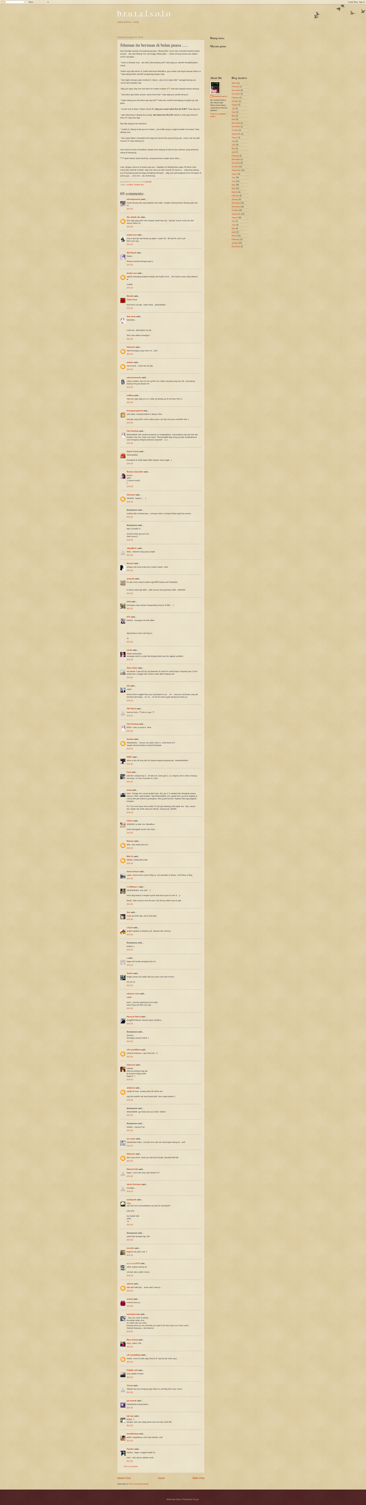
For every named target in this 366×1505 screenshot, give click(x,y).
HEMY (129, 757)
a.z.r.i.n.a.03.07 (133, 1263)
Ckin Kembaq (133, 431)
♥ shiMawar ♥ (133, 887)
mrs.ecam (131, 1139)
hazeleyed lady (133, 1314)
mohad (130, 1299)
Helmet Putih (132, 1169)
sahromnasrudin (134, 377)
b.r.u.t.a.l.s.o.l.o (144, 13)
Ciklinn (130, 821)
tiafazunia (131, 1065)
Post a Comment (131, 1466)
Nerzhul (130, 563)
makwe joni (132, 235)
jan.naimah (132, 1401)
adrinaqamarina (134, 199)
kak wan (130, 1416)
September (236, 134)
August (234, 105)
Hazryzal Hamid (134, 1017)
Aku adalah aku (133, 217)
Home (161, 1478)
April (233, 119)
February (235, 87)
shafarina (131, 1088)
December (236, 90)
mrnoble (130, 1248)
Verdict (130, 973)
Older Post (198, 1478)
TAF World (131, 709)
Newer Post (124, 1478)
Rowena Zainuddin (135, 472)
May (233, 116)
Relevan (130, 841)
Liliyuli (130, 928)
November (236, 94)
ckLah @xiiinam (134, 1184)
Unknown (131, 347)
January (235, 199)
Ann (128, 912)
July (233, 108)
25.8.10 (130, 1377)
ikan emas (131, 316)
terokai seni (132, 273)
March (234, 83)
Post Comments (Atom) (138, 1484)
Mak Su (130, 856)
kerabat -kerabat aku (135, 185)
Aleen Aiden (132, 668)
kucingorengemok (135, 411)
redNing (130, 395)
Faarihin (130, 1449)
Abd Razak (131, 253)
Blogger (196, 1499)
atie (128, 686)
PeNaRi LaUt (132, 1370)
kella (129, 602)
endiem (130, 362)
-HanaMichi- (132, 548)
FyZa (129, 772)
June (234, 112)
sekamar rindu (133, 994)
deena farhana (133, 871)
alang (129, 790)
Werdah (130, 296)
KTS (128, 617)
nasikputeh (131, 1200)
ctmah (129, 650)
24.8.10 (130, 209)
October (235, 101)
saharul (130, 1284)
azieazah (130, 579)
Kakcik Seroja (133, 451)
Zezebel (130, 739)
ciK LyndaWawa (134, 1050)
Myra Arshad (132, 1340)
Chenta (130, 1385)
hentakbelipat (133, 1434)
